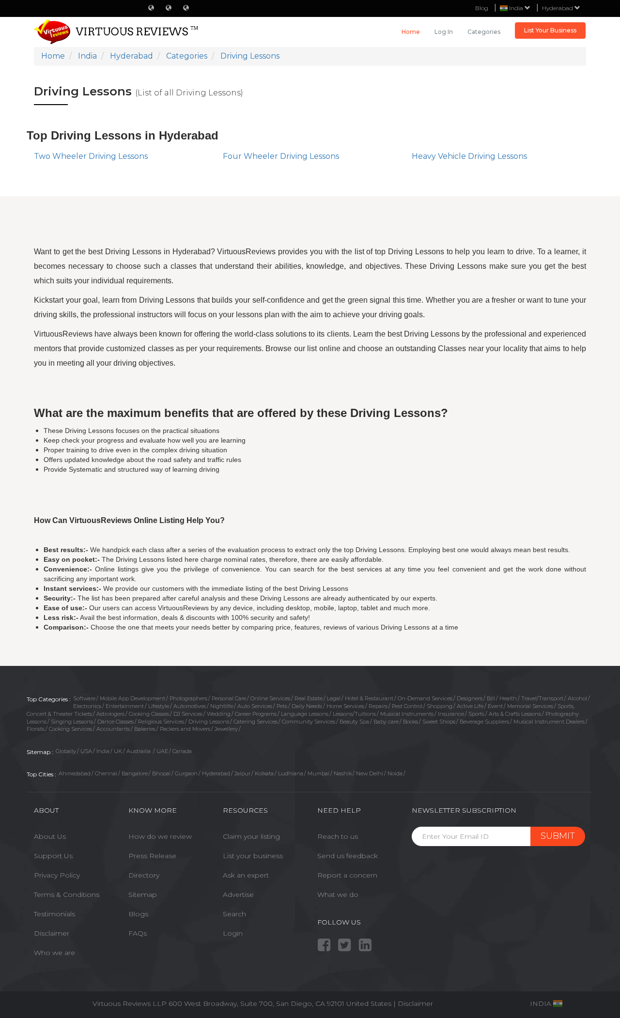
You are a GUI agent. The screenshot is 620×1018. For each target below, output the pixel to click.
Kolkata (264, 773)
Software (84, 698)
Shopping (439, 706)
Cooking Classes (149, 713)
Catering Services (255, 721)
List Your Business (550, 30)
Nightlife (221, 706)
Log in (443, 31)
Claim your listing (251, 836)
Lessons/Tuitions (354, 713)
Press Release (152, 855)
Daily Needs (307, 706)
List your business (253, 855)
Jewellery (226, 728)
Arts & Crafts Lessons (515, 713)
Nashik (343, 773)
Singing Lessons (72, 721)
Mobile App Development (132, 698)
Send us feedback (347, 855)
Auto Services (254, 706)
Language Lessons (304, 713)
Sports (476, 713)
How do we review (160, 836)
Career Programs (256, 713)
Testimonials (54, 914)
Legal (334, 698)
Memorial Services (530, 706)
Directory (143, 875)
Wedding (219, 713)
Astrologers (110, 713)
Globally (66, 751)
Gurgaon (186, 773)
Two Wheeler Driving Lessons (91, 156)
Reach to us (337, 836)
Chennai (106, 773)
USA (86, 751)
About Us (50, 836)
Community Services (308, 721)
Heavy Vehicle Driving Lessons (469, 156)
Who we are (54, 952)
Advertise (238, 894)
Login (233, 933)
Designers (469, 698)
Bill (491, 698)
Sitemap (142, 894)
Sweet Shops (438, 721)
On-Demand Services (425, 698)
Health (508, 698)
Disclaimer (51, 933)
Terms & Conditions (66, 894)
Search (234, 914)
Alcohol (577, 698)
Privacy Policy (57, 875)
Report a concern (347, 875)
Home (411, 31)
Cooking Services (70, 728)
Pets (282, 706)
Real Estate (308, 698)
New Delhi (369, 773)
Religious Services (161, 721)
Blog (481, 8)
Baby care (386, 721)
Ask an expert (246, 875)
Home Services (345, 706)
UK (118, 751)
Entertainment (125, 706)
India (102, 751)
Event (495, 706)
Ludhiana (290, 773)
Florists (36, 728)
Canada (182, 751)
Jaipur (242, 773)
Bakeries (144, 728)
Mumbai (318, 773)
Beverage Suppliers (484, 721)
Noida (395, 773)
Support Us (53, 855)
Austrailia (139, 751)
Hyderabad (558, 8)
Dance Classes (115, 721)
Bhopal (161, 773)
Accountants (113, 728)
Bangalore (135, 773)
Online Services (270, 698)
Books (410, 721)
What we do (337, 894)
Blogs (138, 914)
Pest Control (407, 706)
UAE (162, 751)
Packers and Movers (185, 728)
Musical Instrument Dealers (549, 721)
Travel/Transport (542, 698)
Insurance (451, 713)
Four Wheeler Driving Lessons (281, 156)
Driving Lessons (208, 721)
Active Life (470, 706)
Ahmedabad (75, 773)
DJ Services (187, 713)
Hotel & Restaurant (369, 698)
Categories (483, 31)
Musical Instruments (407, 713)
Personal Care (229, 698)
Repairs (378, 706)
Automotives (189, 706)
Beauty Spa (354, 721)
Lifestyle (158, 706)
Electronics (87, 706)
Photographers (188, 698)
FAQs (137, 933)
